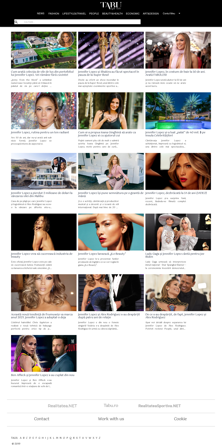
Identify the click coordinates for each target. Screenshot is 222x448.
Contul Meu (172, 13)
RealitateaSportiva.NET (159, 405)
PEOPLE (94, 13)
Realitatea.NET (62, 405)
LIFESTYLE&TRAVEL (74, 13)
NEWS (40, 13)
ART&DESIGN (151, 13)
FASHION (53, 13)
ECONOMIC (133, 13)
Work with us (111, 419)
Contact (41, 419)
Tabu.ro (111, 405)
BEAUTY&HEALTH (112, 13)
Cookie (180, 419)
